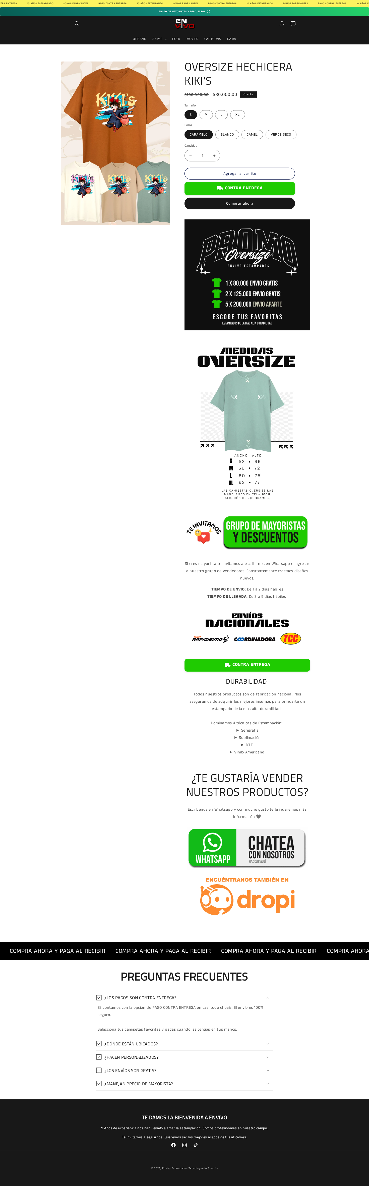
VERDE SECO (281, 134)
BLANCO (227, 134)
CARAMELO (199, 134)
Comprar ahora (239, 203)
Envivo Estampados (175, 1168)
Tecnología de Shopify (203, 1168)
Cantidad (190, 145)
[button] (77, 23)
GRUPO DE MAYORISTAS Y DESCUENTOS (182, 11)
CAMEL (252, 134)
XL (237, 114)
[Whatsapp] (247, 870)
